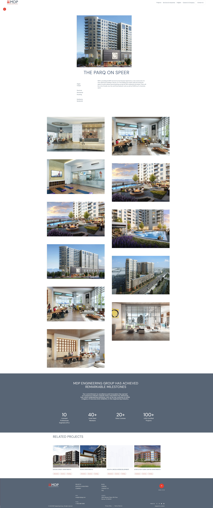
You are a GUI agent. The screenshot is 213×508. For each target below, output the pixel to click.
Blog (103, 484)
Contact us (105, 488)
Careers (103, 486)
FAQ (102, 490)
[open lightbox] (88, 131)
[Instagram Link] (159, 504)
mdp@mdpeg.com (80, 497)
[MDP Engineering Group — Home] (12, 2)
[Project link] (66, 456)
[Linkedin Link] (164, 504)
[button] (169, 2)
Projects (159, 2)
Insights (179, 2)
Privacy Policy (108, 506)
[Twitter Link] (157, 504)
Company (78, 488)
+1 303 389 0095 (80, 503)
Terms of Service (118, 506)
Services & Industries (81, 486)
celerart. (163, 506)
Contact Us (200, 2)
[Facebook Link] (161, 504)
